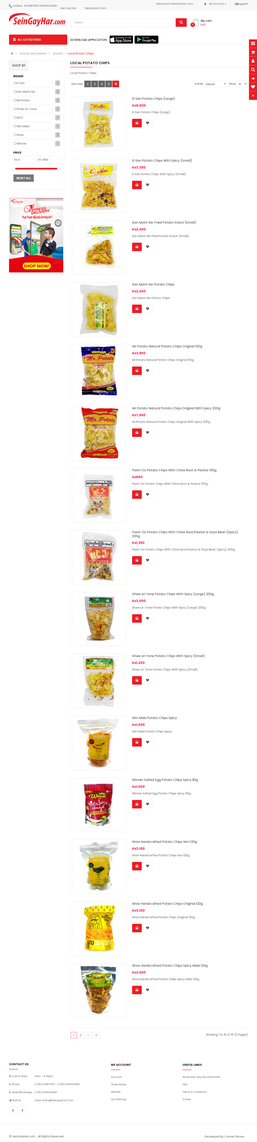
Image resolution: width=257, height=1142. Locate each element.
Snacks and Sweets (33, 53)
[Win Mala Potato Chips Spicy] (99, 743)
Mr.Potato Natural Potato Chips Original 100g (167, 346)
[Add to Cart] (137, 123)
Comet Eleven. (234, 1137)
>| (96, 1035)
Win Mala (23, 126)
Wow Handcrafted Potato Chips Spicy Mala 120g (170, 965)
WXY (20, 118)
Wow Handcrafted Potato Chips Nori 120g (164, 841)
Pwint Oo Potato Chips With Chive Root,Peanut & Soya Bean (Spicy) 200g (185, 534)
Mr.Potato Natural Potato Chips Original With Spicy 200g (176, 408)
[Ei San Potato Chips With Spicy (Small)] (99, 186)
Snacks (58, 53)
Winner (22, 144)
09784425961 (48, 6)
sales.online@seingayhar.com (54, 1100)
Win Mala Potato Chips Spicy (154, 718)
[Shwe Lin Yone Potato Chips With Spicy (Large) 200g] (99, 619)
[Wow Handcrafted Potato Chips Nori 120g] (99, 867)
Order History (118, 1084)
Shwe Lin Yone (27, 109)
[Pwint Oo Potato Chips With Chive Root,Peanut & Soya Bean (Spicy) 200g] (99, 557)
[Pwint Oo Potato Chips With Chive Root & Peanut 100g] (99, 495)
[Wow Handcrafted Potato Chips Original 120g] (99, 929)
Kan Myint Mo (26, 92)
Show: (233, 83)
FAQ (185, 1084)
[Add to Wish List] (147, 123)
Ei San (21, 83)
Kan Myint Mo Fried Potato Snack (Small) (164, 222)
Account (116, 1077)
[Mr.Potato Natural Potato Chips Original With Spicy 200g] (99, 433)
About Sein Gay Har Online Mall (201, 1077)
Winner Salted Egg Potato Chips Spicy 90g (165, 779)
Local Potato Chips (81, 53)
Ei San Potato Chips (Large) (153, 98)
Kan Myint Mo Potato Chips (153, 284)
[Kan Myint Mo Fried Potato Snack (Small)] (99, 247)
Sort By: (199, 83)
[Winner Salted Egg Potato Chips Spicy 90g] (99, 805)
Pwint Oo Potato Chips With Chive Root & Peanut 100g (174, 470)
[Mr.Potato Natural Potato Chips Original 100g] (99, 371)
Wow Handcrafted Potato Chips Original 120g (167, 903)
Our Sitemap (118, 1099)
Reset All (23, 178)
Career (187, 1099)
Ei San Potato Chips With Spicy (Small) (162, 160)
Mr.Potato (23, 100)
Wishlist (115, 1092)
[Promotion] (36, 235)
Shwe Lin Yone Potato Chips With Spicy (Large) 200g (173, 594)
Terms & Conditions (195, 1092)
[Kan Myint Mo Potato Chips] (99, 309)
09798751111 (31, 6)
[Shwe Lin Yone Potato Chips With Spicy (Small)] (99, 681)
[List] (115, 84)
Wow (20, 135)
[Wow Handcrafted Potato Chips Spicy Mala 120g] (99, 991)
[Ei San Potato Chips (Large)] (99, 124)
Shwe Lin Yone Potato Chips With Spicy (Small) (168, 656)
